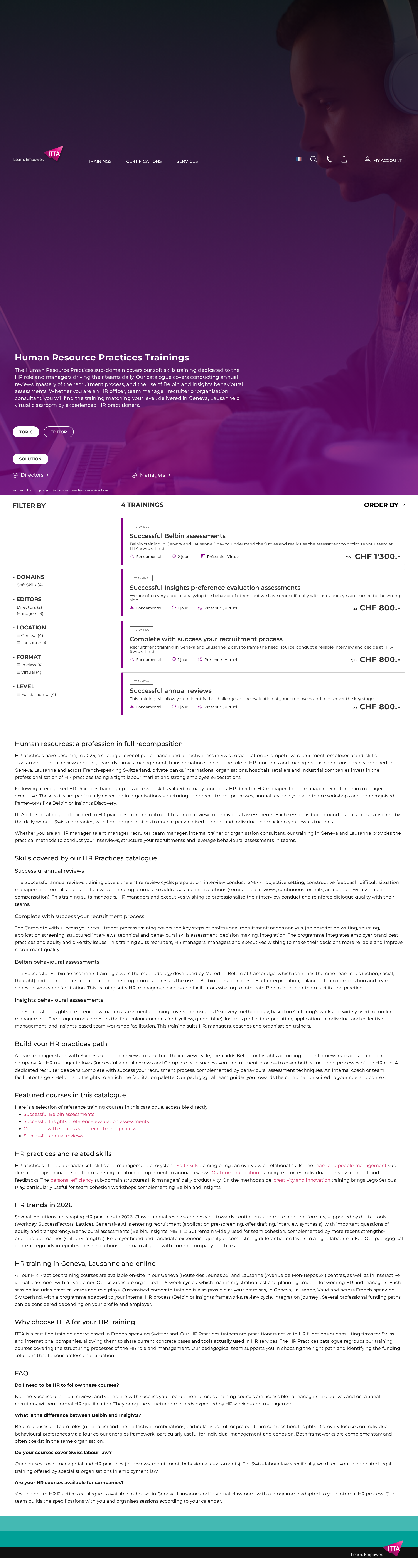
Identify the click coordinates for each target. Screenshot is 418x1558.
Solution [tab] (30, 459)
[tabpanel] (209, 440)
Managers (152, 475)
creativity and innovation (302, 1180)
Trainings (100, 161)
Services (187, 161)
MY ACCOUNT (387, 160)
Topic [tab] (26, 432)
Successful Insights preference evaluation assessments (215, 587)
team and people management (350, 1165)
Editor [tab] (58, 432)
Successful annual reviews (171, 690)
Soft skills (187, 1165)
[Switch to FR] (297, 158)
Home (18, 490)
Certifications (144, 161)
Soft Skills (53, 490)
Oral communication (235, 1172)
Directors (32, 475)
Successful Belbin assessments (178, 536)
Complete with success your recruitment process (206, 639)
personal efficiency (71, 1180)
